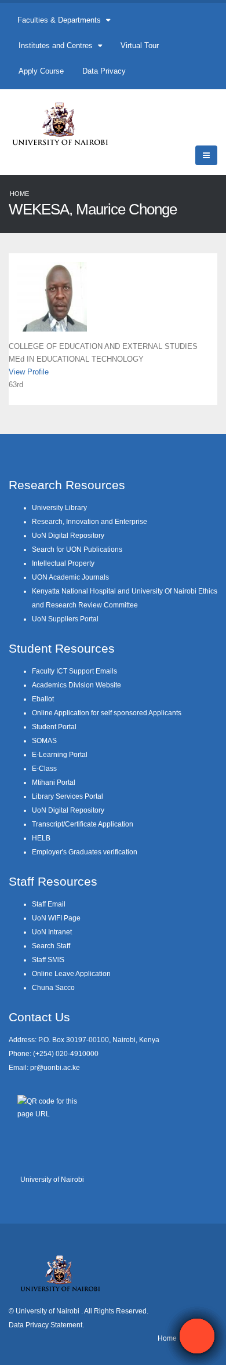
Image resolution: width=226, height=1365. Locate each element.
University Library (59, 507)
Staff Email (48, 904)
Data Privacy (104, 71)
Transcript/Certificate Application (82, 824)
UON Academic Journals (70, 577)
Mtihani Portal (53, 782)
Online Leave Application (71, 973)
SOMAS (44, 740)
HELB (41, 838)
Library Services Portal (67, 796)
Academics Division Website (76, 685)
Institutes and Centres (57, 45)
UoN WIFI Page (56, 918)
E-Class (44, 768)
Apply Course (41, 71)
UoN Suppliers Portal (65, 619)
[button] (197, 1336)
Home (19, 193)
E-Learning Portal (60, 754)
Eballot (43, 698)
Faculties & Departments (60, 20)
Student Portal (54, 726)
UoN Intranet (52, 932)
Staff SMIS (48, 959)
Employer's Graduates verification (84, 852)
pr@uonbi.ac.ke (55, 1067)
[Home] (65, 123)
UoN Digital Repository (68, 535)
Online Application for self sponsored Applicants (106, 712)
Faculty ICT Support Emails (74, 671)
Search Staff (51, 945)
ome (170, 1338)
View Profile (29, 371)
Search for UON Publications (77, 549)
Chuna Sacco (53, 987)
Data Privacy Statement (45, 1324)
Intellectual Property (63, 563)
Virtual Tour (140, 45)
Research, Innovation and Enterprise (89, 521)
